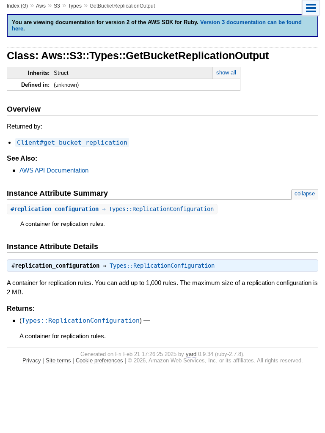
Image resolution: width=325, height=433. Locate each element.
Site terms (58, 360)
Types (75, 6)
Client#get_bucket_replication (72, 142)
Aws (41, 6)
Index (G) (17, 6)
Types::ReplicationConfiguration (162, 265)
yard (191, 354)
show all (226, 72)
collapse (305, 193)
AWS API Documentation (53, 170)
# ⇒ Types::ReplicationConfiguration (112, 209)
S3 (57, 6)
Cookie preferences (99, 360)
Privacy (31, 360)
